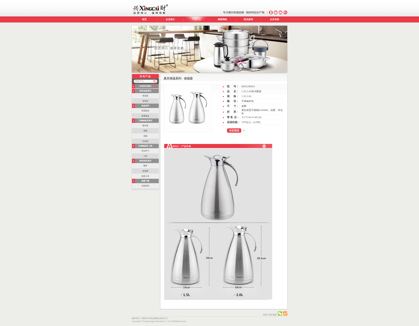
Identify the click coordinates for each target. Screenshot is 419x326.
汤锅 (145, 136)
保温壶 (145, 96)
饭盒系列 (145, 106)
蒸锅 (145, 131)
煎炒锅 (145, 141)
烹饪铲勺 (145, 151)
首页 (144, 19)
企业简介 (170, 19)
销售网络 (222, 19)
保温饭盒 (145, 110)
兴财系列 (145, 186)
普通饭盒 (145, 116)
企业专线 (274, 19)
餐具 (145, 166)
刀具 (145, 156)
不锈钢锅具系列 (145, 120)
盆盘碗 (145, 171)
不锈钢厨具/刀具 (145, 146)
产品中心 (196, 19)
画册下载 (145, 181)
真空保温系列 (145, 91)
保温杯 (145, 101)
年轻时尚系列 (145, 86)
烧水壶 (145, 125)
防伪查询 (248, 19)
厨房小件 (145, 176)
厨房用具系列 (145, 161)
